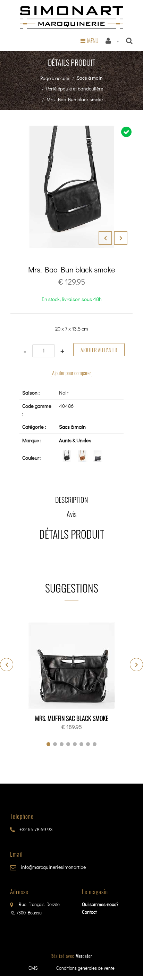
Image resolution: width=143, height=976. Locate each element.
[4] (68, 744)
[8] (94, 744)
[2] (55, 744)
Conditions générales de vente (85, 968)
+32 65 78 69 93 (35, 829)
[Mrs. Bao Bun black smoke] (71, 130)
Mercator (84, 955)
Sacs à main (90, 77)
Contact (89, 912)
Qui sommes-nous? (100, 904)
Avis (71, 514)
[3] (62, 744)
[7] (88, 744)
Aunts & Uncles (75, 440)
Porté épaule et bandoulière (74, 88)
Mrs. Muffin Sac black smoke (71, 718)
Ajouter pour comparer (71, 372)
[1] (48, 744)
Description (71, 499)
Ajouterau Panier (73, 666)
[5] (75, 744)
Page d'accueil (55, 78)
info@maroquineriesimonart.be (53, 867)
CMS (33, 968)
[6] (81, 744)
